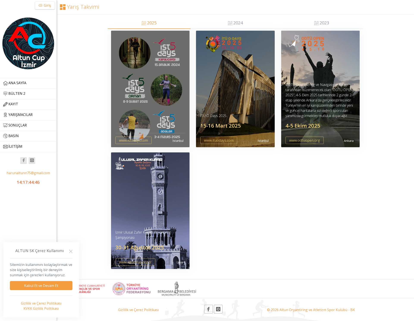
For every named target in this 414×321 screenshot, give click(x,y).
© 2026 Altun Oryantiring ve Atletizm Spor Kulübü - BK (311, 309)
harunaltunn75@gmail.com (28, 173)
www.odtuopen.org (304, 140)
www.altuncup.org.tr (135, 262)
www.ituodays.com (219, 140)
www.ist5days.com (133, 140)
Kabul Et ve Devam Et (41, 285)
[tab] (149, 23)
